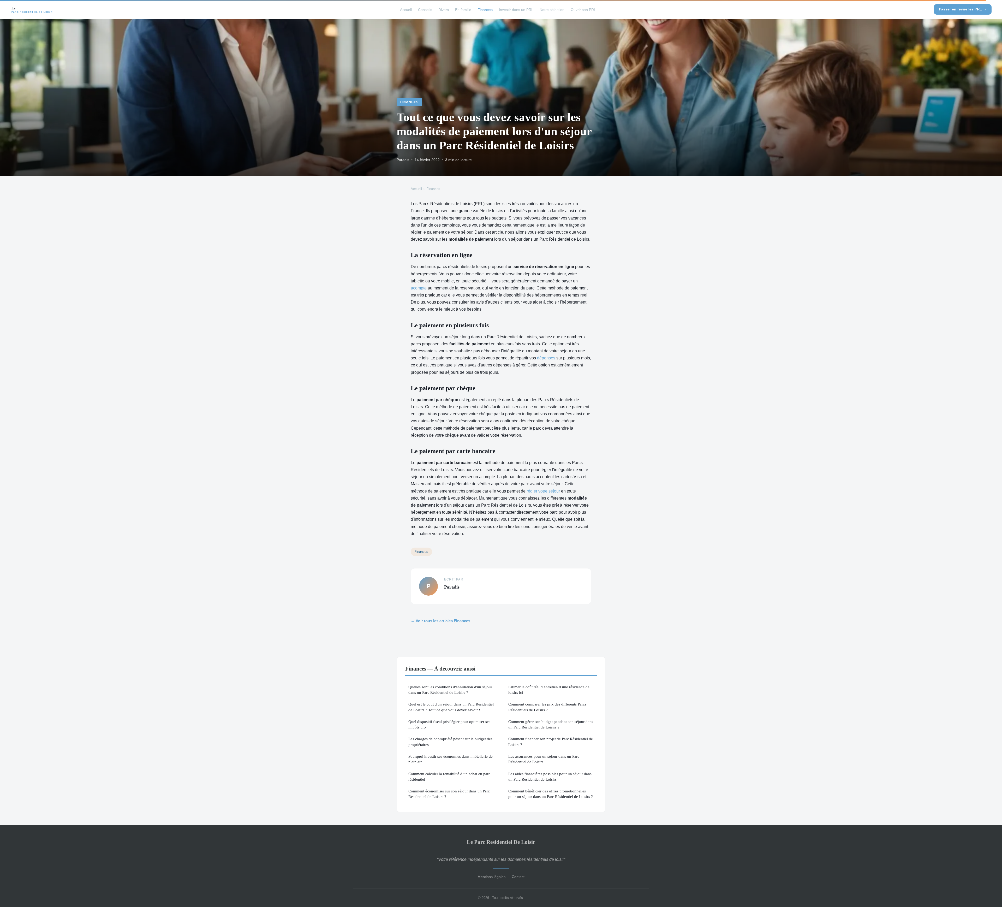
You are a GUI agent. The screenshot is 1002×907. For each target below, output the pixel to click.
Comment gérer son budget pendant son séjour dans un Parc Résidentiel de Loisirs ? (550, 724)
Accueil (406, 9)
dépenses (546, 358)
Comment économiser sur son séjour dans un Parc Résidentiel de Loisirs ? (449, 794)
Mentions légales (491, 877)
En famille (463, 9)
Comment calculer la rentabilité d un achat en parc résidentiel (449, 776)
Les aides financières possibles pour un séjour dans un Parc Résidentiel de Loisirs (550, 776)
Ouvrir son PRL (583, 9)
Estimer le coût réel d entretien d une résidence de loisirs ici (548, 690)
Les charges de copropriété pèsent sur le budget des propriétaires (450, 741)
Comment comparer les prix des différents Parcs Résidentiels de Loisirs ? (547, 707)
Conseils (425, 9)
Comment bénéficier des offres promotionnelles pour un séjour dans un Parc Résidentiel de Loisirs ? (550, 794)
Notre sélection (552, 9)
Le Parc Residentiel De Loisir (501, 842)
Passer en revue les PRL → (963, 9)
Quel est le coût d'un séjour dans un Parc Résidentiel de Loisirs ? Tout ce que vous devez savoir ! (451, 707)
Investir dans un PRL (516, 9)
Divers (443, 9)
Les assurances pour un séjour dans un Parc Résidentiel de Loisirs (543, 759)
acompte (419, 288)
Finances (485, 9)
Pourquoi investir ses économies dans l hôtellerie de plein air (450, 759)
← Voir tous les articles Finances (440, 621)
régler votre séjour (543, 491)
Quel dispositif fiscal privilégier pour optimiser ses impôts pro (449, 724)
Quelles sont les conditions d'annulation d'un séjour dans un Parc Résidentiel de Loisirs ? (450, 690)
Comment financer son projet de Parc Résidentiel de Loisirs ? (550, 741)
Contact (518, 877)
